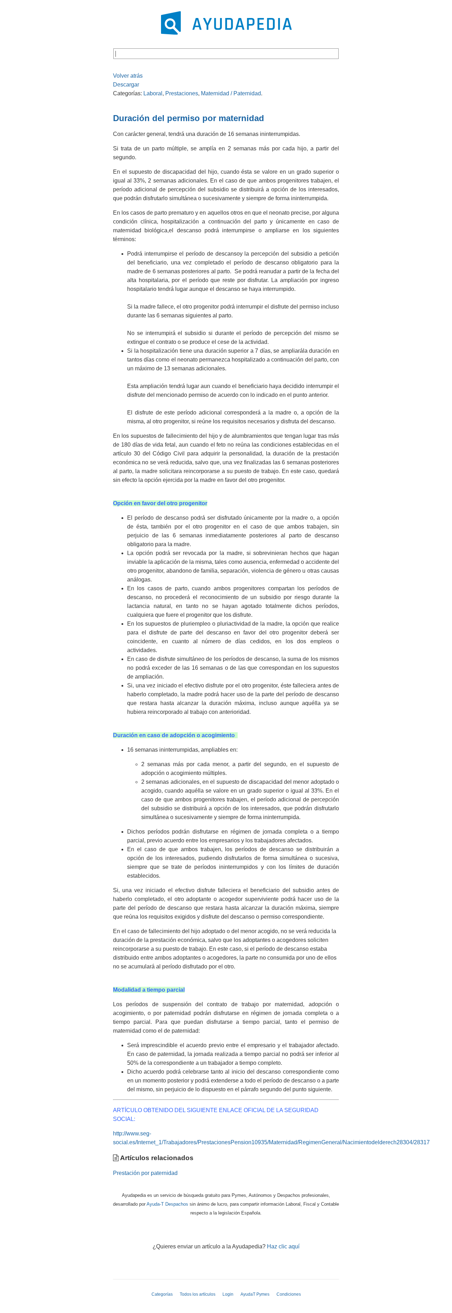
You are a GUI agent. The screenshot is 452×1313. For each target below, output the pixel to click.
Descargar (126, 85)
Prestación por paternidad (145, 1173)
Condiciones (288, 1294)
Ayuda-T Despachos (167, 1204)
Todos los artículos (197, 1294)
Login (227, 1294)
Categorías (162, 1294)
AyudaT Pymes (254, 1294)
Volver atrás (128, 76)
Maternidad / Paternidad (231, 93)
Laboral (152, 93)
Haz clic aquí (283, 1246)
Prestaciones (181, 93)
